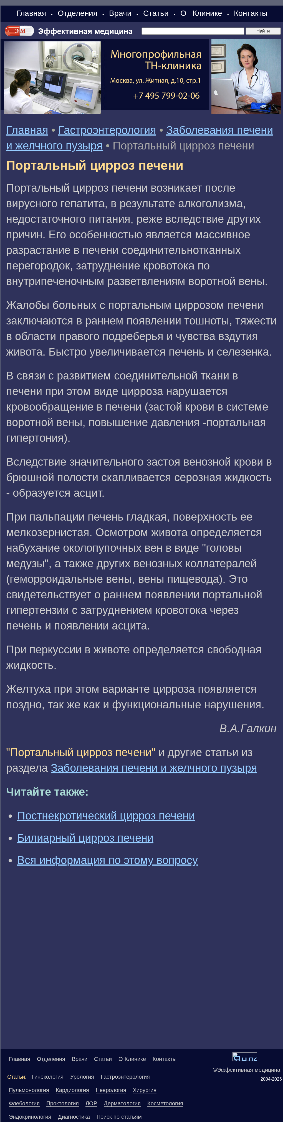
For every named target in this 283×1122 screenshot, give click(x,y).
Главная (31, 13)
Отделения (77, 13)
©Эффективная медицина (246, 1070)
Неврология (111, 1090)
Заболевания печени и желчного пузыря (154, 768)
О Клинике (201, 13)
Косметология (165, 1103)
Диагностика (74, 1117)
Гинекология (48, 1077)
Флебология (24, 1103)
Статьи (156, 13)
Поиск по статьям (119, 1117)
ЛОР (91, 1103)
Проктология (62, 1103)
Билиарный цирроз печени (85, 838)
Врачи (120, 13)
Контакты (250, 13)
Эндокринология (30, 1117)
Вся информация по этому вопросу (107, 860)
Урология (82, 1077)
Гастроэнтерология (107, 130)
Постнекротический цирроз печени (106, 815)
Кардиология (72, 1090)
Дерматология (122, 1103)
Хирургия (144, 1090)
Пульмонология (29, 1090)
